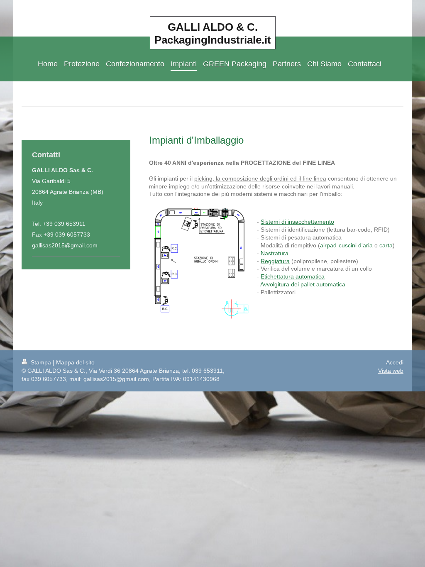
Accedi (394, 362)
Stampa (41, 362)
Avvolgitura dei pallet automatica (302, 284)
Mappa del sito (75, 362)
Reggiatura (275, 261)
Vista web (390, 370)
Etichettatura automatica (293, 276)
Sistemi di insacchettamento (297, 221)
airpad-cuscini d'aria (346, 245)
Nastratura (274, 253)
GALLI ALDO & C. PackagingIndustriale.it (212, 33)
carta (386, 245)
